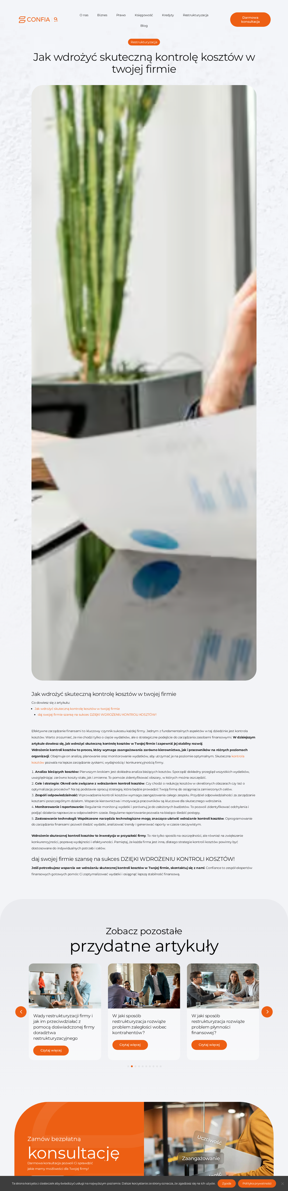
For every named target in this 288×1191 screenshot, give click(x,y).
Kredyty (168, 15)
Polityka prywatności (257, 1183)
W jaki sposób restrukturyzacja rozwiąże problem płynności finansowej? (218, 1024)
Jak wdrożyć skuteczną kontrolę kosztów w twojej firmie (77, 709)
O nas (84, 15)
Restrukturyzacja (195, 15)
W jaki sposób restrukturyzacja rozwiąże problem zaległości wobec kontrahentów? (139, 1024)
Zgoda (226, 1183)
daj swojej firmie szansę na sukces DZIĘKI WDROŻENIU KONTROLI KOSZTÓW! (97, 715)
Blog (144, 26)
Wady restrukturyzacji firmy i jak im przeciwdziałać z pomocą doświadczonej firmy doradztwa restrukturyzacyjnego (63, 1027)
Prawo (121, 15)
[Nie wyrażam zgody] (282, 1183)
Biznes (102, 15)
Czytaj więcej (51, 1050)
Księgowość (144, 15)
